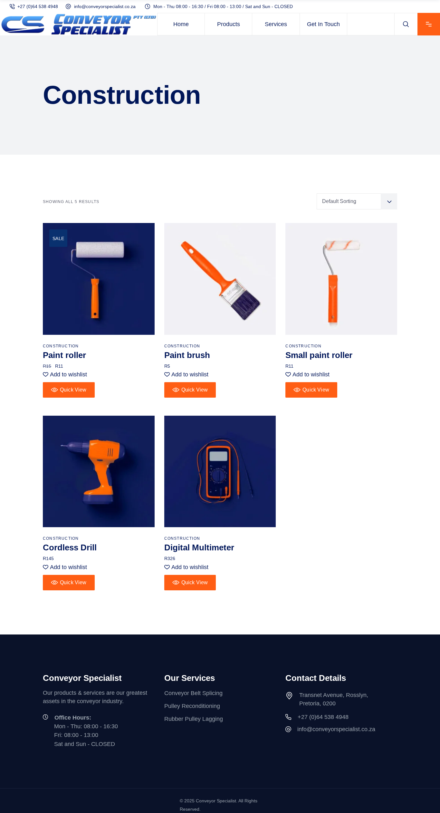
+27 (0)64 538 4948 (37, 6)
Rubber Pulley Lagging (193, 719)
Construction (61, 346)
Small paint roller (318, 355)
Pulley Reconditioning (192, 706)
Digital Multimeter (199, 547)
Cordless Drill (70, 547)
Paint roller (64, 355)
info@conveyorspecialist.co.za (105, 6)
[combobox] (357, 201)
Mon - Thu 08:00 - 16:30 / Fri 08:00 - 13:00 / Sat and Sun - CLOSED (223, 6)
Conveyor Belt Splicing (193, 693)
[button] (65, 374)
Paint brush (187, 355)
